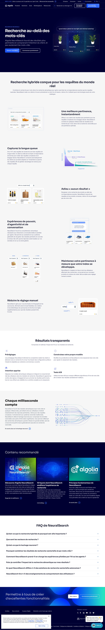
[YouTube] (87, 613)
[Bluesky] (93, 613)
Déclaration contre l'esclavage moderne (42, 611)
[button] (94, 619)
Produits (17, 5)
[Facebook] (81, 613)
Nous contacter (15, 611)
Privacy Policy (39, 620)
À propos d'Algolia (26, 611)
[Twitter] (78, 613)
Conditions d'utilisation (79, 626)
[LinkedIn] (83, 613)
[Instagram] (90, 613)
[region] (26, 622)
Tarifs (30, 5)
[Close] (48, 616)
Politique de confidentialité (66, 626)
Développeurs (38, 5)
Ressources (47, 5)
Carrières (7, 611)
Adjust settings (41, 625)
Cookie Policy (31, 620)
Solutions (24, 5)
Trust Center (56, 626)
